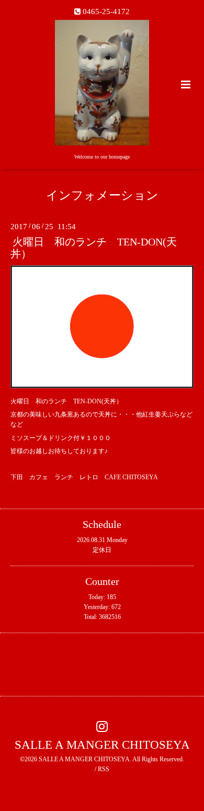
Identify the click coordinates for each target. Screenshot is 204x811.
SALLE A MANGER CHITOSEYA (102, 744)
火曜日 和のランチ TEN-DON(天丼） (93, 248)
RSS (103, 769)
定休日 (102, 550)
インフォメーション (102, 195)
